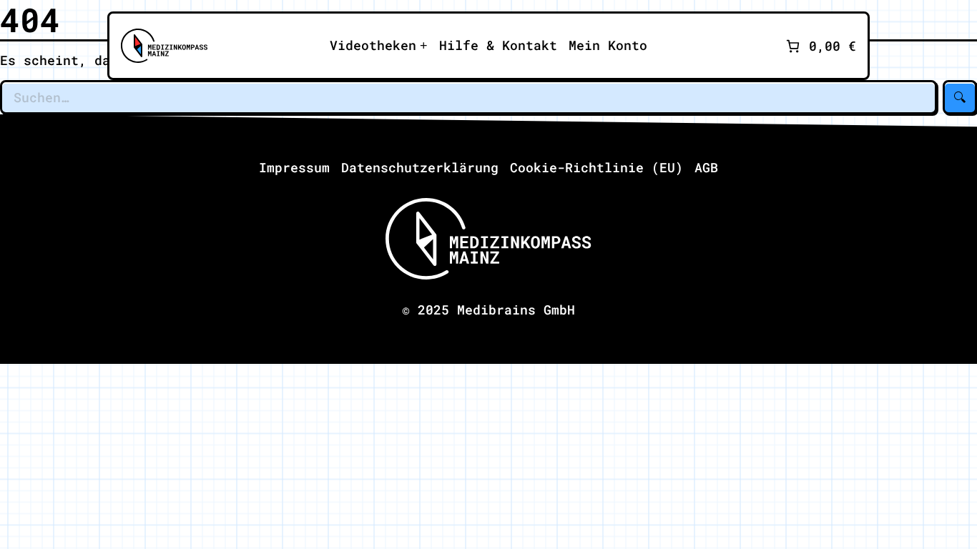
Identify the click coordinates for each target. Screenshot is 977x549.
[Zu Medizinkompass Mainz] (164, 46)
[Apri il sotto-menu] (378, 45)
